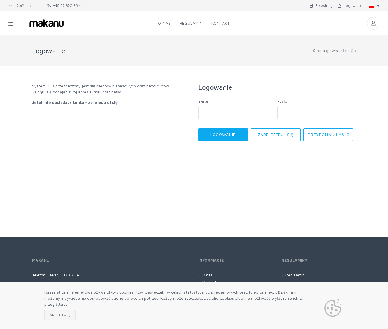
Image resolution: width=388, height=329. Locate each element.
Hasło (282, 101)
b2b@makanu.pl (26, 5)
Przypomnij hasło (329, 134)
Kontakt (220, 23)
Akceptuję (60, 315)
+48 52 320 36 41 (67, 5)
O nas (164, 23)
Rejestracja (323, 5)
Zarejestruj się (276, 134)
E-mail (203, 101)
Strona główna (326, 50)
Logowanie (351, 5)
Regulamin (191, 23)
